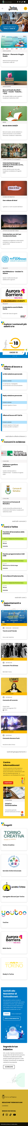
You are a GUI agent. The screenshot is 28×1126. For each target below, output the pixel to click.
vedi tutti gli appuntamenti (16, 752)
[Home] (14, 8)
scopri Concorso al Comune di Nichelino (14, 499)
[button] (25, 8)
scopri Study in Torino (14, 968)
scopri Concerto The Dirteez (14, 658)
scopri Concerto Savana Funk (14, 731)
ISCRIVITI (7, 1013)
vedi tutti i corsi (20, 597)
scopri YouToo (14, 917)
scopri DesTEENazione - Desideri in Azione (14, 268)
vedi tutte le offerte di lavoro (15, 436)
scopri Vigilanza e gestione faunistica (14, 462)
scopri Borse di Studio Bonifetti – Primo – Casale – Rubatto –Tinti (14, 86)
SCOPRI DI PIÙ (9, 1066)
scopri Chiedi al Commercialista (14, 801)
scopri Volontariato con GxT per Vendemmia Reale (14, 231)
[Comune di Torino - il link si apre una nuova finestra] (9, 1096)
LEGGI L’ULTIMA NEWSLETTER (12, 1018)
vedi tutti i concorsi (18, 521)
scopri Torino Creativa (14, 839)
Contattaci (5, 1105)
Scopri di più (8, 782)
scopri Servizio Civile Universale (14, 865)
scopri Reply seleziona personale (14, 402)
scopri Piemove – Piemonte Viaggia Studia (14, 51)
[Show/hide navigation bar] (2, 8)
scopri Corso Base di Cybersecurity (14, 583)
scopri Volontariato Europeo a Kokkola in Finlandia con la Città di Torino (14, 160)
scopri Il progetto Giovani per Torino (14, 891)
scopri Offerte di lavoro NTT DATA (14, 422)
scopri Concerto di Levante (14, 695)
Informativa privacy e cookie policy (9, 1124)
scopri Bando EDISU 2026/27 (14, 123)
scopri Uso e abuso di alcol (14, 196)
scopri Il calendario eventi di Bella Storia (14, 303)
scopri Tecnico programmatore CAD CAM (14, 561)
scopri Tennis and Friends (14, 623)
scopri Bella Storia (14, 943)
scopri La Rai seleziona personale (14, 381)
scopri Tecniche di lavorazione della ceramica (14, 539)
